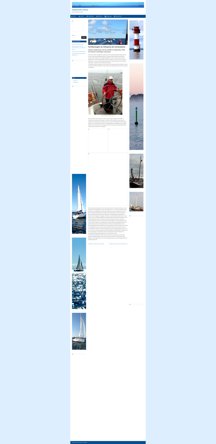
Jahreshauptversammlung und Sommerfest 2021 (118, 243)
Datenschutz (75, 82)
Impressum (75, 80)
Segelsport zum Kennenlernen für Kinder (96, 243)
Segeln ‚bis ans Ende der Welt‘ (78, 44)
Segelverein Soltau (80, 10)
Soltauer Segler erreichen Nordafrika (79, 51)
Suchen (73, 35)
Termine (73, 49)
